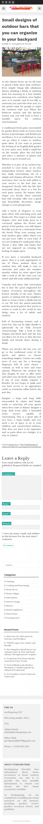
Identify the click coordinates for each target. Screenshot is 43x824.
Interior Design (13, 602)
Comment (8, 474)
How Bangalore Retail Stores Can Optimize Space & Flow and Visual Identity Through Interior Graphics (20, 652)
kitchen (9, 606)
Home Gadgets (12, 594)
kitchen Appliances (14, 610)
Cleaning (10, 581)
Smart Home (12, 614)
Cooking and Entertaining (17, 585)
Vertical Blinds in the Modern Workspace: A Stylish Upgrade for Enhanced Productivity (19, 667)
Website (7, 523)
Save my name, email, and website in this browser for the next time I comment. (21, 536)
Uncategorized (12, 618)
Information (11, 598)
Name (6, 504)
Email (6, 514)
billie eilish (24, 44)
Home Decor (14, 445)
